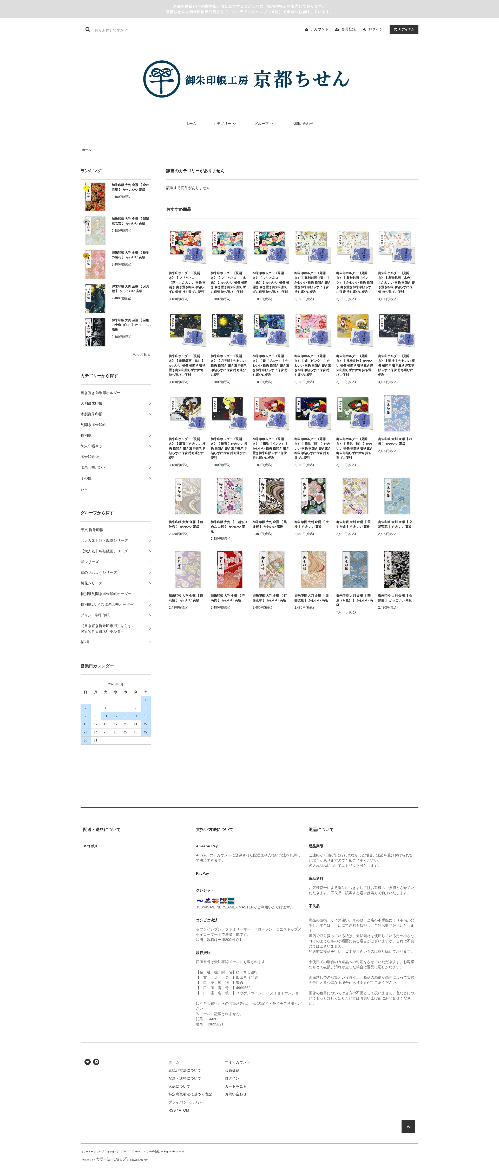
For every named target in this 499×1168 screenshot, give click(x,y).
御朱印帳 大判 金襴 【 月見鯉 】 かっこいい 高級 (130, 289)
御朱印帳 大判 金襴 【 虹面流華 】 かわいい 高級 (270, 598)
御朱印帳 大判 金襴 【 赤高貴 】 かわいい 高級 (228, 598)
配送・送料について (184, 1078)
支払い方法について (184, 1070)
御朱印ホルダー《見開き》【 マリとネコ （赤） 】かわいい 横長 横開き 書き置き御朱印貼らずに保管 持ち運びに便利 (187, 282)
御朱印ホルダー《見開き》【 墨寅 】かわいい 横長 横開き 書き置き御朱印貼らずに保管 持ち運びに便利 (187, 448)
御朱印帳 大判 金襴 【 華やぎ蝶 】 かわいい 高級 (353, 524)
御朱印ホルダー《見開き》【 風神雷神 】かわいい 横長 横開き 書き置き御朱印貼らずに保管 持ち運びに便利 (354, 365)
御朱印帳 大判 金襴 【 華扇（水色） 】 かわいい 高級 (354, 600)
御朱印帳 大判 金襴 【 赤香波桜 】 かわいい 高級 (311, 598)
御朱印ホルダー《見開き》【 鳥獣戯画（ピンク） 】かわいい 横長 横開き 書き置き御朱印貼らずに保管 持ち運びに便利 (354, 282)
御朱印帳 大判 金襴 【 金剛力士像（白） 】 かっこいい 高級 (131, 324)
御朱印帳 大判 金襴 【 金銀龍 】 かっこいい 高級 (395, 598)
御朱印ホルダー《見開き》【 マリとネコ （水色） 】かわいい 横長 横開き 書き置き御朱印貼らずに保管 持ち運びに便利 (229, 282)
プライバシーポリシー (186, 1102)
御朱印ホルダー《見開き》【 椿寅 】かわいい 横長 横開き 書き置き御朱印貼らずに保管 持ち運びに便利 (229, 448)
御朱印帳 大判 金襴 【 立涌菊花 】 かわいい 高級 (395, 524)
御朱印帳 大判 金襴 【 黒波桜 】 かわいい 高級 (270, 524)
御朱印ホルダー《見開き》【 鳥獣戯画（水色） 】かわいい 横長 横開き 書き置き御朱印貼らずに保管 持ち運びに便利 (396, 282)
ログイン (376, 29)
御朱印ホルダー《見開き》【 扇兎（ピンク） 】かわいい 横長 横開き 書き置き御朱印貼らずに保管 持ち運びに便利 (271, 448)
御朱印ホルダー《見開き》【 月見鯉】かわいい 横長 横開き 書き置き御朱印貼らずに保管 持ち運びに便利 (229, 365)
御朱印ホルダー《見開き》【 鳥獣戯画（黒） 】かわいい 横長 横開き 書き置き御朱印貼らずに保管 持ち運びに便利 (187, 365)
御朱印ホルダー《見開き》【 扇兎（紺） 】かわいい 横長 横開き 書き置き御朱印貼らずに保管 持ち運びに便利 (312, 448)
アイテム (406, 29)
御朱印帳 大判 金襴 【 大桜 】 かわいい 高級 (311, 524)
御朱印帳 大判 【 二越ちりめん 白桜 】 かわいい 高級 (229, 526)
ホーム (191, 123)
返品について (179, 1086)
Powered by (88, 1159)
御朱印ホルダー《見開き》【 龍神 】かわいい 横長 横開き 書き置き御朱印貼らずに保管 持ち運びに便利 (396, 365)
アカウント (319, 29)
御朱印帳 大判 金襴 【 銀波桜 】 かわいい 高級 (186, 524)
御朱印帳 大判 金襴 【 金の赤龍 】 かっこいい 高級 (130, 187)
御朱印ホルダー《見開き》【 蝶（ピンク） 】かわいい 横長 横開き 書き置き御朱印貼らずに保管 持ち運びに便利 (312, 365)
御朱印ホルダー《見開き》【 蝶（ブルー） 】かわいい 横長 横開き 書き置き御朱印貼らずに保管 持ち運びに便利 (271, 365)
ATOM (184, 1110)
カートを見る (236, 1086)
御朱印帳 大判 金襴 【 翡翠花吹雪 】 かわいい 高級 (130, 221)
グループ (261, 123)
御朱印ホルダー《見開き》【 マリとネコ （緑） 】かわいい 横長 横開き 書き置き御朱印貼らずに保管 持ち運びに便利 (271, 282)
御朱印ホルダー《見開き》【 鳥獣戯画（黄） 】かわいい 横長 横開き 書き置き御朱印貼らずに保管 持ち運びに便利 (312, 282)
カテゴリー (222, 123)
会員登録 (348, 29)
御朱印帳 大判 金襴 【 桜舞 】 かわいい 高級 (395, 441)
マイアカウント (237, 1062)
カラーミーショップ (92, 1151)
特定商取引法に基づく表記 (190, 1094)
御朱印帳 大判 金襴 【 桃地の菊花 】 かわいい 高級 (130, 255)
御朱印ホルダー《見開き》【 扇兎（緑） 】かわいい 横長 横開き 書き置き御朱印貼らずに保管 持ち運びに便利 (354, 448)
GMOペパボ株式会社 (147, 1151)
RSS (172, 1110)
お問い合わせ (302, 123)
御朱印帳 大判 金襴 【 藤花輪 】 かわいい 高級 (186, 598)
